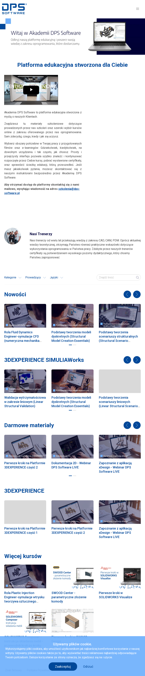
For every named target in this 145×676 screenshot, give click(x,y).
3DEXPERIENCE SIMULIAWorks (44, 360)
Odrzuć (88, 666)
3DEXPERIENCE (24, 490)
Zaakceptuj (63, 666)
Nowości (15, 294)
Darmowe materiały (29, 425)
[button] (137, 8)
